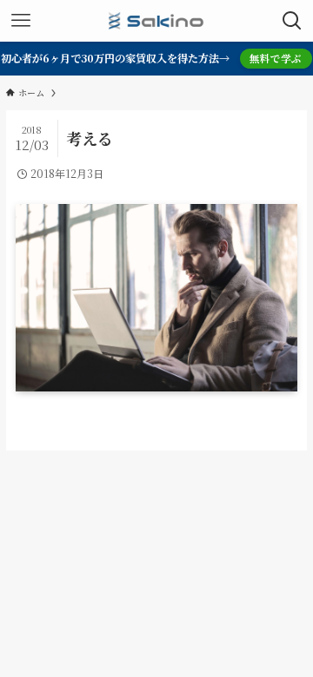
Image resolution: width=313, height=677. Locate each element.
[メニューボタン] (21, 21)
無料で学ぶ (276, 58)
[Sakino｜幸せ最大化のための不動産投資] (156, 21)
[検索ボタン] (292, 21)
